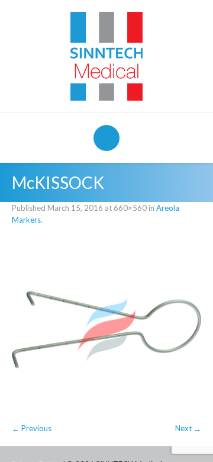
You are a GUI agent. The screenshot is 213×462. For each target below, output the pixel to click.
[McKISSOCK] (106, 329)
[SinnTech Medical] (106, 55)
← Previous (31, 428)
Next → (188, 428)
